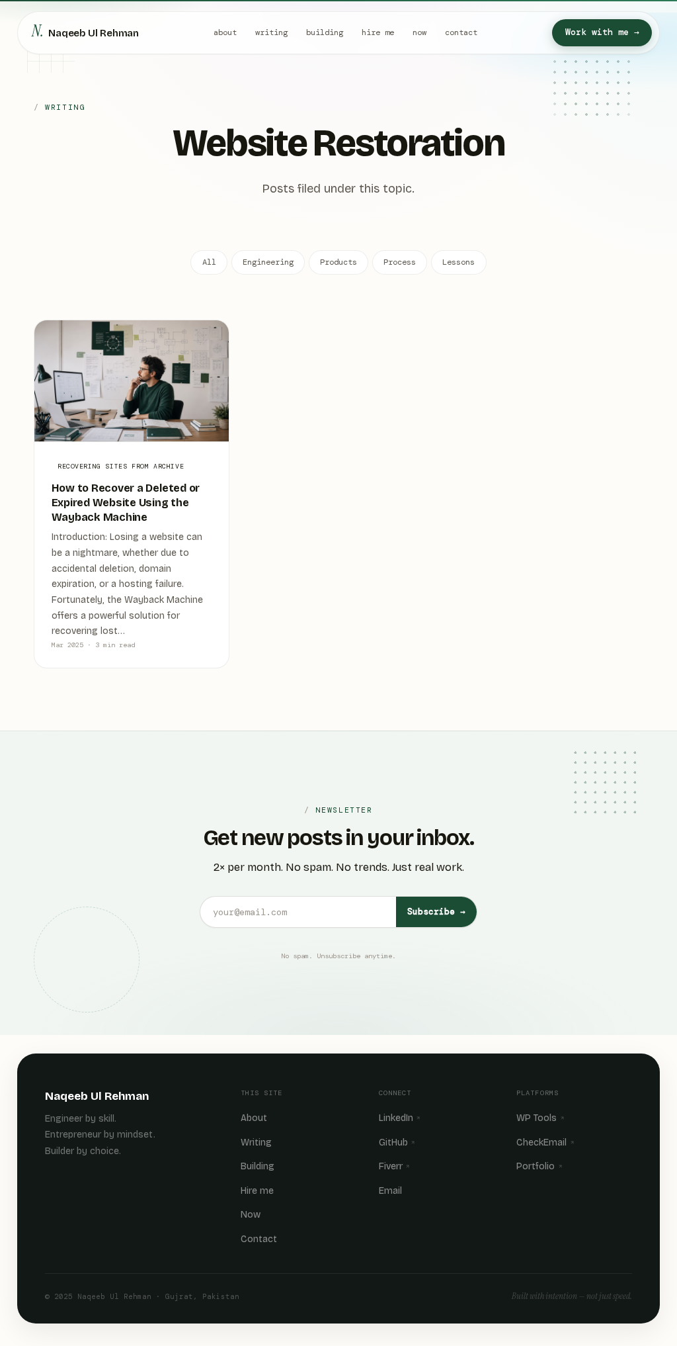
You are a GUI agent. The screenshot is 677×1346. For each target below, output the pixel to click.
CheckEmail (541, 1142)
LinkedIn (396, 1118)
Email (390, 1190)
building (324, 32)
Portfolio (535, 1166)
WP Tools (536, 1118)
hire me (378, 32)
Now (250, 1214)
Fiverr (391, 1166)
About (254, 1118)
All (209, 262)
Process (399, 262)
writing (271, 32)
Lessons (458, 262)
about (225, 32)
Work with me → (602, 32)
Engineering (268, 262)
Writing (256, 1142)
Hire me (257, 1190)
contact (461, 32)
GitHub (393, 1142)
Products (338, 262)
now (419, 32)
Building (257, 1166)
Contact (259, 1239)
